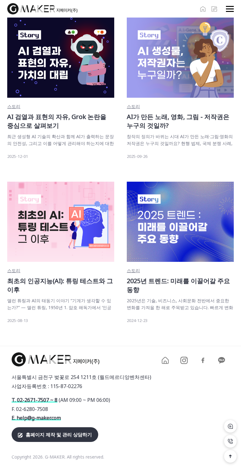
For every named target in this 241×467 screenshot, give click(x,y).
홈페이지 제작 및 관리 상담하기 (59, 434)
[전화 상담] (230, 441)
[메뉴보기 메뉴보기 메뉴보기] (228, 9)
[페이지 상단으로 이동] (230, 456)
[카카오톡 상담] (230, 426)
